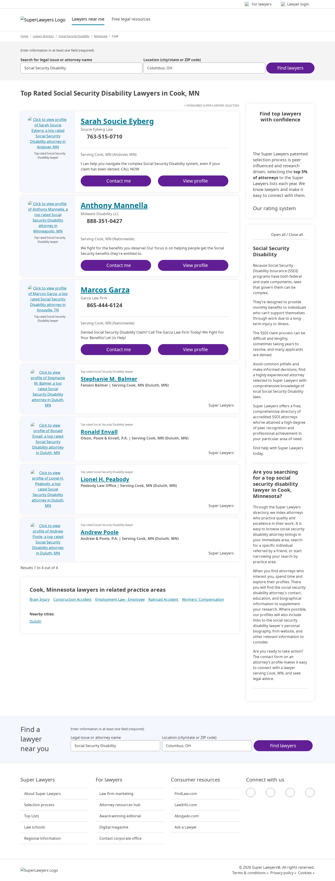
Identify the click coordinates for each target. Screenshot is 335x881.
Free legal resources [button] (131, 19)
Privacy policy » (283, 872)
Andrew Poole (100, 532)
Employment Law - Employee (120, 599)
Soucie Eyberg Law (97, 129)
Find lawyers (290, 68)
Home (24, 36)
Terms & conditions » (250, 872)
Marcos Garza (105, 290)
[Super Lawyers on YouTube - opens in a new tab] (290, 792)
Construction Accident (72, 599)
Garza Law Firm (94, 298)
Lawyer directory (43, 36)
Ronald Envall (99, 431)
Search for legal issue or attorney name (56, 59)
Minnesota (100, 36)
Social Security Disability (74, 36)
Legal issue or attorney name (96, 737)
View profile (195, 181)
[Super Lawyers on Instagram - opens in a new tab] (270, 792)
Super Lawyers (38, 779)
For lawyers (109, 779)
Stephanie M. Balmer (109, 378)
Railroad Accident (163, 599)
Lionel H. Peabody (105, 479)
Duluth (35, 621)
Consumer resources (195, 779)
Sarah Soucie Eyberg (117, 121)
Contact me (118, 181)
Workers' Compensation (203, 599)
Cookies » (306, 872)
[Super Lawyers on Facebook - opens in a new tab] (250, 792)
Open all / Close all (287, 234)
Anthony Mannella (114, 205)
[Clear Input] (137, 68)
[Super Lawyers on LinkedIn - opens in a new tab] (309, 792)
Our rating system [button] (274, 208)
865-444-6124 (104, 305)
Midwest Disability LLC (100, 214)
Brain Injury (40, 599)
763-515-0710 (104, 136)
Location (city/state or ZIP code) (172, 59)
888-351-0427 (104, 221)
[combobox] (81, 68)
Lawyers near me (88, 19)
